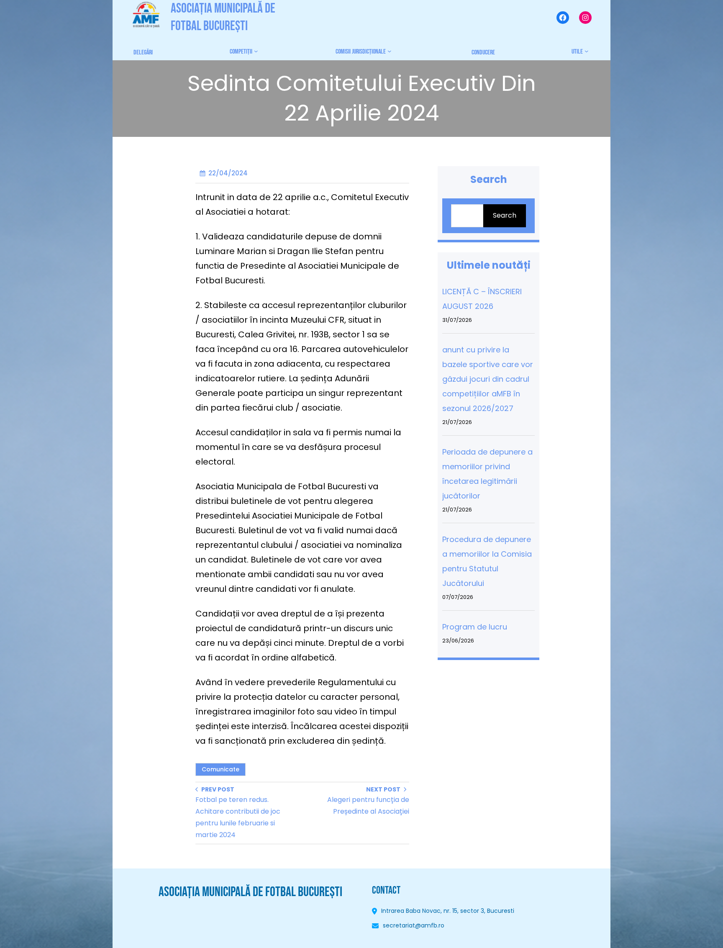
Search (504, 215)
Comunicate (220, 769)
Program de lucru (474, 627)
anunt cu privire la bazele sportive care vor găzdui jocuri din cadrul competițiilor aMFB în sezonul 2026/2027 (487, 379)
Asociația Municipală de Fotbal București (250, 892)
